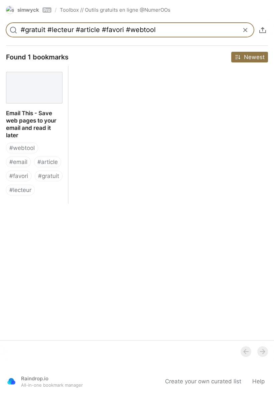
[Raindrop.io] (11, 381)
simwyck (33, 10)
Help (258, 381)
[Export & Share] (262, 30)
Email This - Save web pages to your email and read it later (32, 76)
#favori (18, 176)
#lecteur (20, 190)
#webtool (22, 148)
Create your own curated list (203, 381)
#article (47, 162)
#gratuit (48, 176)
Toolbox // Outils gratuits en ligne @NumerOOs (115, 10)
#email (18, 162)
